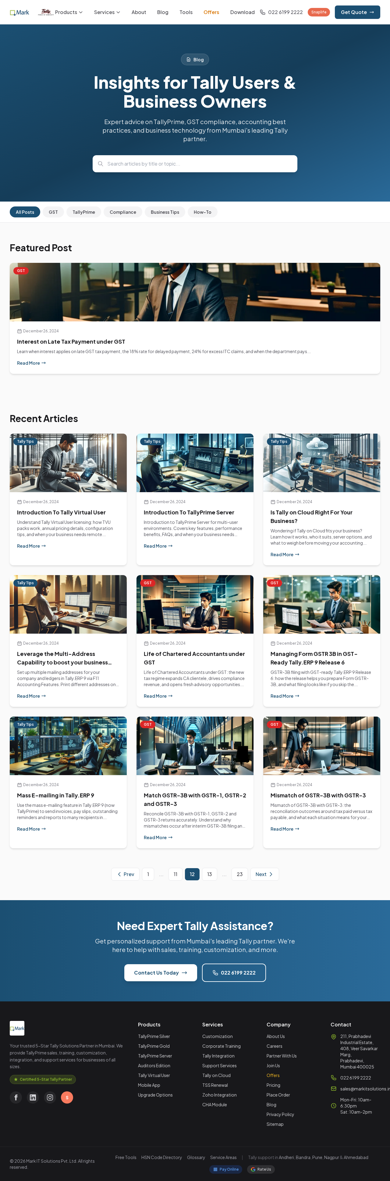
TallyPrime (84, 212)
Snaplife (318, 12)
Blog (162, 12)
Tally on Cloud (216, 1075)
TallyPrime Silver (154, 1036)
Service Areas (223, 1157)
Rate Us (264, 1169)
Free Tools (125, 1157)
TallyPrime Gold (154, 1046)
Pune (317, 1157)
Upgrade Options (155, 1094)
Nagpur (331, 1157)
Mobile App (149, 1085)
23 (240, 874)
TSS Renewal (215, 1085)
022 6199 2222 (238, 972)
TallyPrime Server (155, 1055)
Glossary (196, 1157)
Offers (211, 12)
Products (66, 12)
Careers (274, 1046)
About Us (276, 1036)
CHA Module (214, 1104)
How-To (202, 212)
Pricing (273, 1085)
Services (104, 12)
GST (53, 212)
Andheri (286, 1157)
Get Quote (354, 12)
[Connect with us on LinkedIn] (33, 1097)
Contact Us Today (156, 972)
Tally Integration (218, 1055)
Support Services (219, 1065)
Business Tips (165, 212)
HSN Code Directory (161, 1157)
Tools (186, 12)
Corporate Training (221, 1046)
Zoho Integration (219, 1094)
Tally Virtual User (154, 1075)
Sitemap (275, 1124)
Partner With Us (282, 1055)
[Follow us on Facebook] (16, 1097)
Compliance (123, 212)
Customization (217, 1036)
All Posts (25, 212)
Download (242, 12)
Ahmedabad (356, 1157)
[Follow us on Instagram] (50, 1097)
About (139, 12)
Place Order (278, 1094)
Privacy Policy (280, 1114)
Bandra (303, 1157)
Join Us (273, 1065)
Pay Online (229, 1169)
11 (175, 874)
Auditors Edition (154, 1065)
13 (209, 874)
